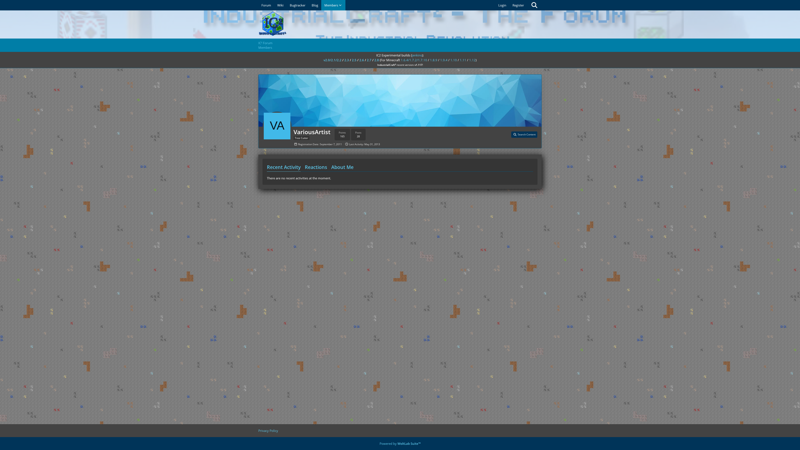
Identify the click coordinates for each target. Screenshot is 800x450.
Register (518, 5)
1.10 (453, 60)
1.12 (472, 60)
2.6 (361, 60)
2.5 (354, 60)
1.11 (463, 60)
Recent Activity (284, 167)
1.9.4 (444, 60)
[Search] (534, 5)
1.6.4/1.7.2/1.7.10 (414, 60)
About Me (342, 167)
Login (502, 5)
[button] (524, 134)
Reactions (316, 167)
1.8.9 (433, 60)
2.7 (369, 60)
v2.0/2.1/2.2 (332, 60)
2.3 (346, 60)
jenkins (417, 55)
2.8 (376, 60)
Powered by (400, 443)
